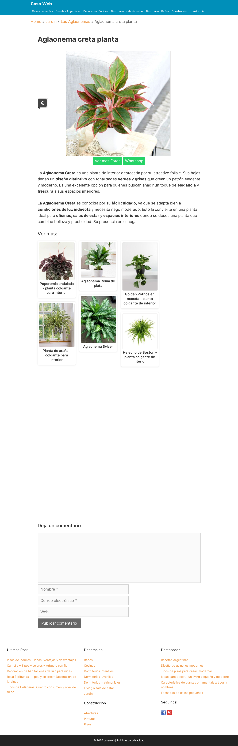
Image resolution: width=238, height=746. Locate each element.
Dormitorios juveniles (98, 676)
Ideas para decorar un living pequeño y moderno (195, 676)
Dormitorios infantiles (99, 671)
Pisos (87, 724)
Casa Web (41, 3)
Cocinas (89, 665)
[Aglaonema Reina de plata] (43, 107)
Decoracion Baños (157, 11)
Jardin (195, 11)
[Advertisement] (120, 398)
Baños (88, 660)
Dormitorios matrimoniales (102, 682)
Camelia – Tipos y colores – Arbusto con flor (37, 665)
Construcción (180, 11)
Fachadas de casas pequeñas (182, 693)
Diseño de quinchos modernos (182, 665)
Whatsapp (134, 161)
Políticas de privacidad (130, 740)
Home (36, 21)
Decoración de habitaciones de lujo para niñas (39, 671)
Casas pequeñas (42, 11)
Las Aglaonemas (75, 21)
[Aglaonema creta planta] (118, 154)
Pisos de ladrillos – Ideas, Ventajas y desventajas (41, 660)
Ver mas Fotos (108, 161)
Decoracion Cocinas (95, 11)
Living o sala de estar (99, 688)
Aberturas (91, 713)
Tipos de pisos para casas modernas (187, 671)
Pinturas (89, 719)
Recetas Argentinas (68, 11)
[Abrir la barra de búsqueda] (203, 11)
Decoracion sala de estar (127, 11)
